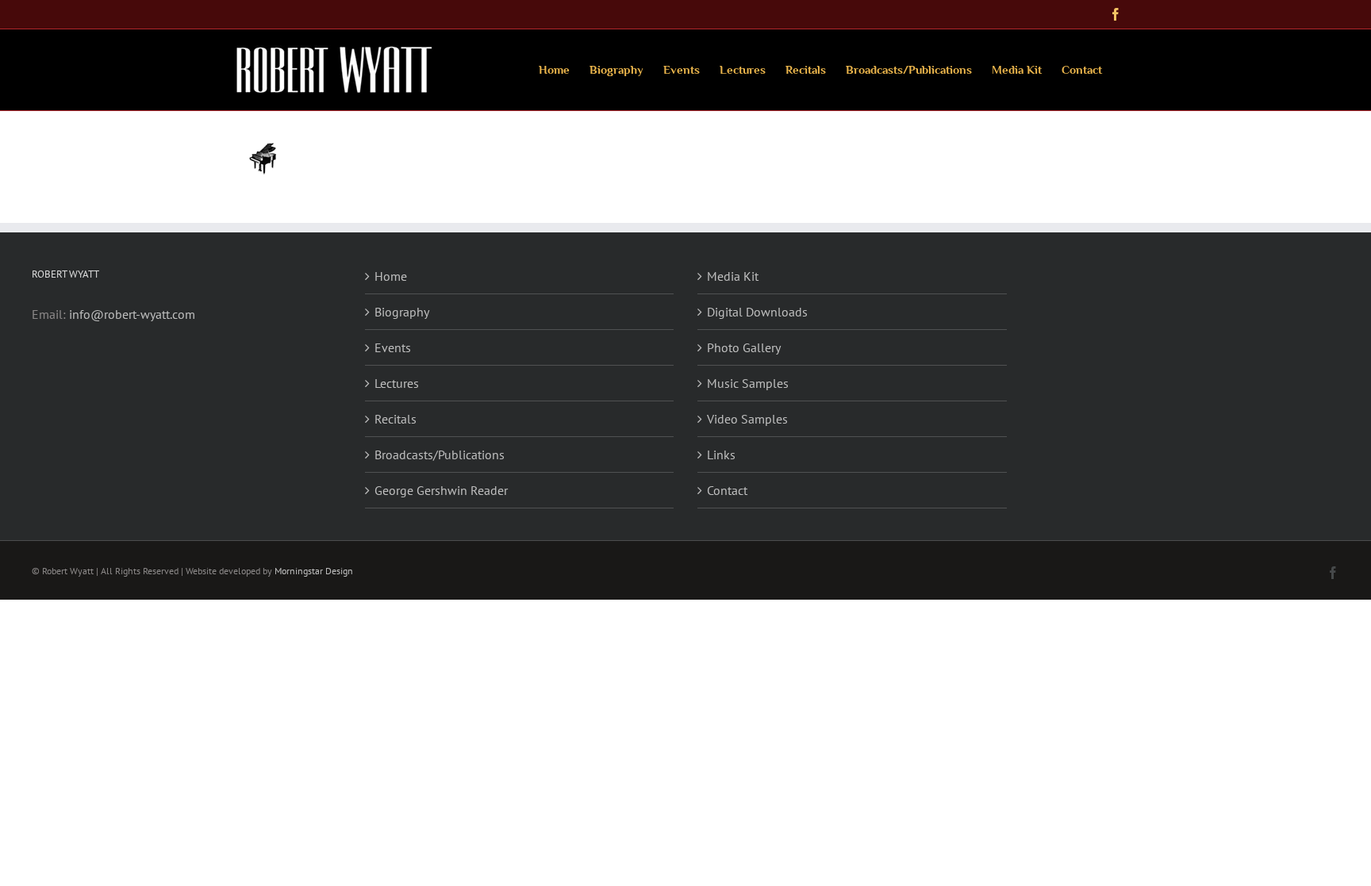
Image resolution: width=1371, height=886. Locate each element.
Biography (401, 312)
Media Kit (732, 276)
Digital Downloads (757, 312)
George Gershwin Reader (441, 490)
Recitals (395, 419)
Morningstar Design (314, 571)
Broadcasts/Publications (439, 454)
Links (721, 454)
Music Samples (748, 383)
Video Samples (747, 419)
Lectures (396, 383)
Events (392, 347)
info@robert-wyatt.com (132, 314)
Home (390, 276)
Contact (727, 490)
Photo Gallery (744, 347)
